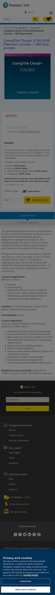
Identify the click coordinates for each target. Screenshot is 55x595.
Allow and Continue (25, 589)
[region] (27, 572)
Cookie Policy (30, 575)
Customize (25, 581)
